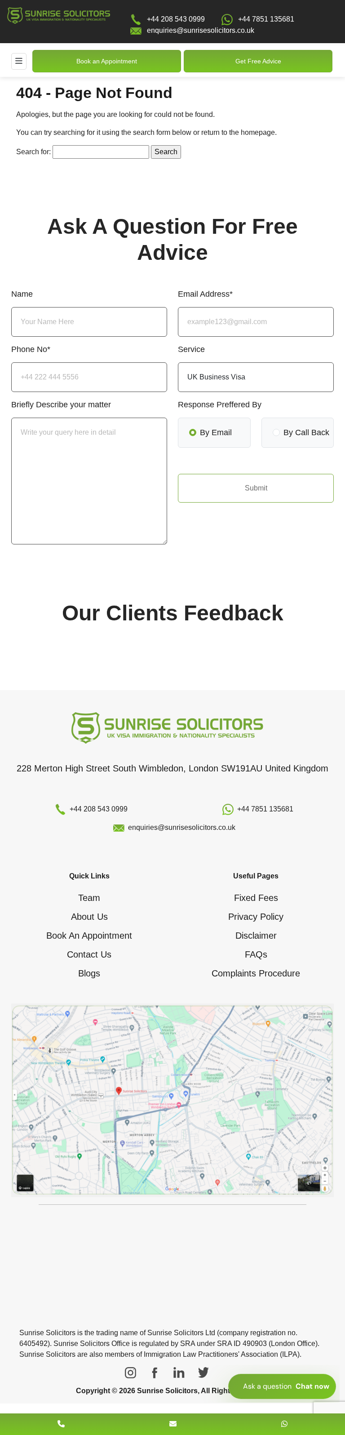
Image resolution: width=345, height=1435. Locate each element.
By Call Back (306, 432)
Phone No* (30, 349)
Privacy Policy (255, 917)
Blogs (89, 973)
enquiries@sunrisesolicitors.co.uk (200, 30)
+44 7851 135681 (266, 19)
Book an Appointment (106, 61)
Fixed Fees (256, 898)
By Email (216, 432)
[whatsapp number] (284, 1424)
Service (191, 349)
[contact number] (61, 1424)
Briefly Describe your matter (61, 404)
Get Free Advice (258, 61)
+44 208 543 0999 (176, 19)
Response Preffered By (219, 404)
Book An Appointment (89, 935)
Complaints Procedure (256, 973)
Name (22, 294)
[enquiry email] (173, 1424)
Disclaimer (256, 935)
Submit (256, 488)
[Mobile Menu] (19, 61)
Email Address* (205, 294)
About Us (89, 917)
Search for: (33, 152)
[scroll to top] (172, 1397)
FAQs (256, 954)
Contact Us (89, 954)
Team (89, 898)
